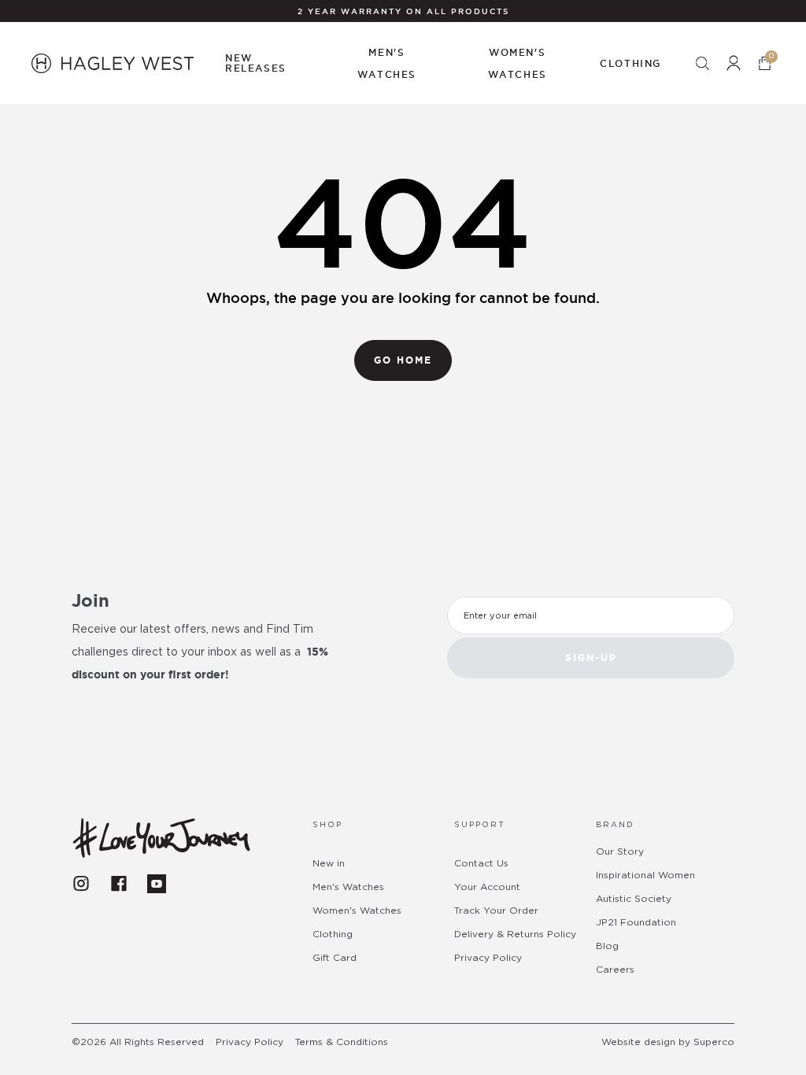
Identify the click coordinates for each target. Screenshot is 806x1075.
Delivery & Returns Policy (515, 934)
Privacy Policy (488, 957)
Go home (403, 360)
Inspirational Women (645, 875)
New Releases (256, 63)
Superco (713, 1042)
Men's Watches (348, 887)
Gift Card (334, 957)
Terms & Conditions (341, 1042)
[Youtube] (156, 883)
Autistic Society (633, 898)
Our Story (620, 851)
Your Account (487, 887)
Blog (607, 946)
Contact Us (481, 863)
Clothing (332, 934)
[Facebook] (118, 883)
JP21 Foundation (636, 922)
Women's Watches (356, 910)
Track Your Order (496, 910)
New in (328, 863)
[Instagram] (81, 883)
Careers (615, 969)
